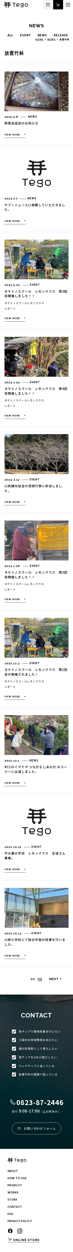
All (10, 35)
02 (40, 979)
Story (12, 1199)
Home (39, 39)
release (61, 35)
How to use (17, 1178)
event (25, 35)
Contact (14, 1206)
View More (12, 134)
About (12, 1171)
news (42, 35)
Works (13, 1192)
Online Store (25, 1240)
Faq (10, 1213)
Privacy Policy (19, 1221)
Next (54, 979)
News (51, 39)
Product (14, 1185)
